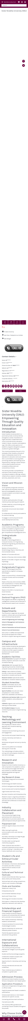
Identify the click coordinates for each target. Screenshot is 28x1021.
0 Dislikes (11, 323)
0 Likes (5, 323)
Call (20, 391)
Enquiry (17, 323)
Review (23, 323)
